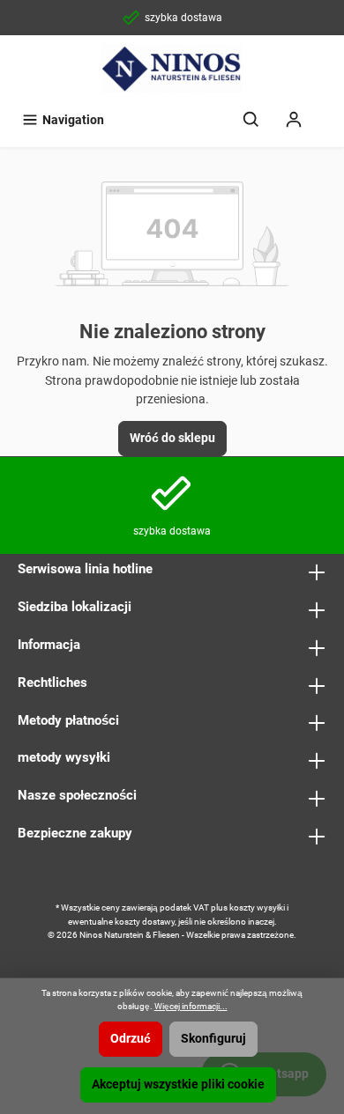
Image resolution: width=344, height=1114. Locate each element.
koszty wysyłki (257, 907)
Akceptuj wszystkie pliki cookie (178, 1084)
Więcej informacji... (191, 1006)
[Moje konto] (294, 120)
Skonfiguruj (213, 1038)
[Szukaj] (251, 120)
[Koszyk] (326, 111)
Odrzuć (130, 1038)
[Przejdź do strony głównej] (172, 68)
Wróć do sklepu (172, 438)
